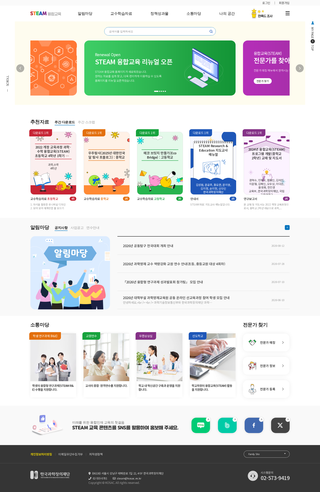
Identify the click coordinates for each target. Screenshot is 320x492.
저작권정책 (96, 454)
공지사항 (61, 228)
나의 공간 (227, 13)
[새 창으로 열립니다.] (200, 425)
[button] (20, 68)
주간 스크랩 (86, 122)
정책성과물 (159, 13)
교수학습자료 (121, 13)
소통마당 (193, 13)
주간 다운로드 (65, 122)
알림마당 (85, 13)
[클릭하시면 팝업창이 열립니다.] (262, 10)
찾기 (211, 31)
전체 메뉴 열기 (288, 13)
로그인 (266, 3)
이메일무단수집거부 (70, 454)
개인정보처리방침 (41, 454)
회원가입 (284, 3)
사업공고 (77, 228)
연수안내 (92, 228)
